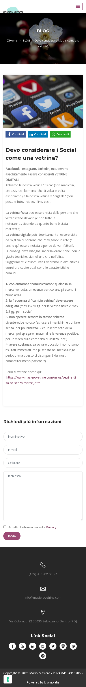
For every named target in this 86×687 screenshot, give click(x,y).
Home (13, 40)
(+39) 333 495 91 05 (43, 574)
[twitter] (52, 646)
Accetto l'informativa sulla (32, 527)
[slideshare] (63, 646)
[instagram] (42, 646)
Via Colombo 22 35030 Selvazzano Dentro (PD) (43, 621)
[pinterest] (73, 646)
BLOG (26, 40)
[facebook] (12, 646)
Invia (12, 536)
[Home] (16, 11)
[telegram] (42, 655)
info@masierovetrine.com (43, 597)
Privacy (51, 527)
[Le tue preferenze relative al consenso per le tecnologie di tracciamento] (8, 679)
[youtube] (22, 646)
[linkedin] (32, 646)
